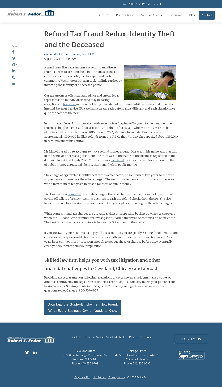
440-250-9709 (131, 4)
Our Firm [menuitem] (103, 15)
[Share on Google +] (14, 65)
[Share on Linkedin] (13, 71)
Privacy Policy (116, 377)
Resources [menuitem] (175, 15)
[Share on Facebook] (13, 52)
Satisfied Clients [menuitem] (151, 15)
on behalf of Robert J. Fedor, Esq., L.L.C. (69, 54)
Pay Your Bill (81, 377)
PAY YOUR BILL (152, 4)
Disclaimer (99, 377)
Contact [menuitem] (207, 15)
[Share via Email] (13, 84)
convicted (117, 160)
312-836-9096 (141, 363)
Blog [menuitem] (192, 15)
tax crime (69, 104)
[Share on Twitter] (14, 58)
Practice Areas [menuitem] (125, 15)
